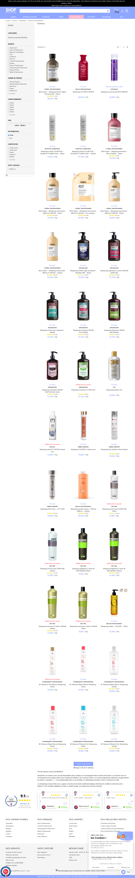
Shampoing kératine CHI (114, 390)
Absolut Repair (15, 82)
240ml (12, 105)
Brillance (13, 169)
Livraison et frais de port (14, 852)
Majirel (71, 831)
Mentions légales (11, 865)
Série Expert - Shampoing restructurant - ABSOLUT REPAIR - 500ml (114, 212)
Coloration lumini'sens (108, 823)
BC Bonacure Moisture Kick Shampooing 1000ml (114, 745)
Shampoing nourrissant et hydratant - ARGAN (52, 331)
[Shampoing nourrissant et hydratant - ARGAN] (52, 306)
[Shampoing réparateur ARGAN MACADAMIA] (114, 306)
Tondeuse (9, 836)
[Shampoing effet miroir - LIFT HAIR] (52, 485)
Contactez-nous (74, 855)
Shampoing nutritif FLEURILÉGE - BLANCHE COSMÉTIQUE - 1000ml (83, 152)
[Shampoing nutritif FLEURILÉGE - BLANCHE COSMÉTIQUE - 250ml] (52, 127)
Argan (12, 88)
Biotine (12, 157)
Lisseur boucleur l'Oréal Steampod (112, 828)
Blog (121, 17)
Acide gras (13, 150)
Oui (11, 138)
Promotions (41, 857)
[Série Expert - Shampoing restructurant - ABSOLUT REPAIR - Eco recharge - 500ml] (83, 187)
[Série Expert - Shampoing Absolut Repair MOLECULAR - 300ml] (52, 67)
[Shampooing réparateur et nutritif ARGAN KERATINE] (114, 246)
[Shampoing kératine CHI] (114, 365)
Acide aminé (14, 148)
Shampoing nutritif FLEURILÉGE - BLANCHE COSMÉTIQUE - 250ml (52, 152)
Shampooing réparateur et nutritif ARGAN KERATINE (114, 272)
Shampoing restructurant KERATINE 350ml (114, 510)
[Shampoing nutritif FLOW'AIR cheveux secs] (52, 425)
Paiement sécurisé (12, 855)
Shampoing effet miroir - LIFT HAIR (52, 509)
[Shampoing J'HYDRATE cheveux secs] (83, 425)
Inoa (70, 828)
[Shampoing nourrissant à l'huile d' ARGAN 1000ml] (52, 602)
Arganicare (13, 48)
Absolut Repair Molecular (18, 84)
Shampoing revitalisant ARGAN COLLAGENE (83, 331)
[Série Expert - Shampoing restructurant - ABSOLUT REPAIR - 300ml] (52, 187)
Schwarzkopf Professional (18, 68)
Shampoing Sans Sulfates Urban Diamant (114, 449)
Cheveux (13, 17)
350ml (12, 112)
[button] (20, 25)
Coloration (9, 823)
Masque (8, 828)
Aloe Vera (13, 86)
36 (118, 47)
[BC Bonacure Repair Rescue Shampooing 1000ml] (114, 660)
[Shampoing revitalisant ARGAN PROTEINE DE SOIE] (52, 365)
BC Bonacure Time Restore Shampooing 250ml (52, 685)
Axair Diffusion (42, 836)
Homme (61, 17)
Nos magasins (42, 852)
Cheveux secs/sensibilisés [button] (17, 37)
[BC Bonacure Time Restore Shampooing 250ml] (52, 660)
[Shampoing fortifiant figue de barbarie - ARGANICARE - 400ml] (83, 246)
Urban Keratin (14, 70)
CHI (11, 54)
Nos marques (106, 17)
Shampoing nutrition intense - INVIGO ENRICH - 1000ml (83, 510)
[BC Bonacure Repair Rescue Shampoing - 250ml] (83, 660)
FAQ (70, 857)
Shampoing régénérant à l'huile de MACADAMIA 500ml (83, 570)
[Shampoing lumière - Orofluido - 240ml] (114, 602)
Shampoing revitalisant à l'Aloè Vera (83, 390)
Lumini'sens (73, 823)
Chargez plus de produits (83, 764)
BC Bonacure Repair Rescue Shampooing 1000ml (114, 685)
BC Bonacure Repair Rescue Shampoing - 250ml (83, 685)
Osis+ (71, 834)
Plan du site (10, 860)
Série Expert (73, 826)
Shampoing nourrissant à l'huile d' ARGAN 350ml (83, 627)
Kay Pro (12, 59)
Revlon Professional (16, 65)
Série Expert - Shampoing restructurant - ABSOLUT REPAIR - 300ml (52, 212)
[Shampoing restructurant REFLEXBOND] (114, 67)
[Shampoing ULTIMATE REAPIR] (83, 67)
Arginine (12, 154)
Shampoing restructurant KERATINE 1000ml (52, 570)
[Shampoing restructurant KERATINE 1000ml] (52, 544)
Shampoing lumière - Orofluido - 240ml (114, 626)
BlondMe (72, 836)
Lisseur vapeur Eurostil (108, 826)
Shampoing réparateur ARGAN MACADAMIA (114, 331)
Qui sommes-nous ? (44, 855)
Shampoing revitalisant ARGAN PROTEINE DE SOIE (52, 391)
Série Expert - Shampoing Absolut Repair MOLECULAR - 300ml (52, 93)
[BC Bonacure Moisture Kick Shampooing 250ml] (83, 720)
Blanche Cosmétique (17, 52)
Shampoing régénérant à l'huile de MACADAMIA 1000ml (114, 570)
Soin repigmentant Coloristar (110, 831)
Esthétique (46, 17)
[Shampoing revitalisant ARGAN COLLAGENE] (83, 306)
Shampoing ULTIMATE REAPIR (83, 92)
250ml (12, 107)
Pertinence (41, 47)
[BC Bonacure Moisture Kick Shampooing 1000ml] (114, 720)
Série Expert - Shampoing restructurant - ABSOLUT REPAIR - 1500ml (52, 272)
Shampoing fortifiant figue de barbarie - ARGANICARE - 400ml (83, 272)
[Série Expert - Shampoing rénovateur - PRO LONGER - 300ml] (114, 127)
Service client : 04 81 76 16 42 (79, 852)
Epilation (8, 831)
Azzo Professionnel (16, 50)
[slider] (9, 123)
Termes (28, 870)
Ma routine (91, 17)
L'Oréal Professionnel (17, 61)
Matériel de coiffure (30, 17)
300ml (12, 109)
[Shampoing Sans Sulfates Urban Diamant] (114, 425)
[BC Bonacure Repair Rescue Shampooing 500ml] (52, 720)
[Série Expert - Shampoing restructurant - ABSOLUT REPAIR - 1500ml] (52, 246)
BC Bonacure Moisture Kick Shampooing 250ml (83, 745)
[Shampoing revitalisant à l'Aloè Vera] (83, 365)
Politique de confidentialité (14, 863)
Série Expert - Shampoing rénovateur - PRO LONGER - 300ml (114, 152)
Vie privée (22, 870)
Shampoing (9, 826)
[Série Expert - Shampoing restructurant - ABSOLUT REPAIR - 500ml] (114, 187)
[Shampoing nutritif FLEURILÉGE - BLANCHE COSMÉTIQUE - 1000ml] (83, 127)
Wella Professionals (16, 72)
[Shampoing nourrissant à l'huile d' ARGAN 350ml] (83, 602)
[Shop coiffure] (11, 10)
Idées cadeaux (76, 17)
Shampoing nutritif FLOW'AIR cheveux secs (52, 450)
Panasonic (40, 834)
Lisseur (8, 834)
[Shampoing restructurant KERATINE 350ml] (114, 485)
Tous (11, 135)
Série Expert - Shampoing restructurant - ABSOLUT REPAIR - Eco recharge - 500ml (83, 213)
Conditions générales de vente (16, 857)
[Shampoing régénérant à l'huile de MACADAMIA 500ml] (83, 544)
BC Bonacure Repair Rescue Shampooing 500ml (52, 745)
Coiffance (13, 56)
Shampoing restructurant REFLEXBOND (114, 92)
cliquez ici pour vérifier (98, 871)
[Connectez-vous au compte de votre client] (122, 11)
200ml (12, 103)
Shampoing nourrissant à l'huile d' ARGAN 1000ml (52, 627)
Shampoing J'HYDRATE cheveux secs (83, 449)
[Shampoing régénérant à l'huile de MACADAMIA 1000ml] (114, 544)
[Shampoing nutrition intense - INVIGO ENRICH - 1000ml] (83, 485)
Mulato (12, 63)
